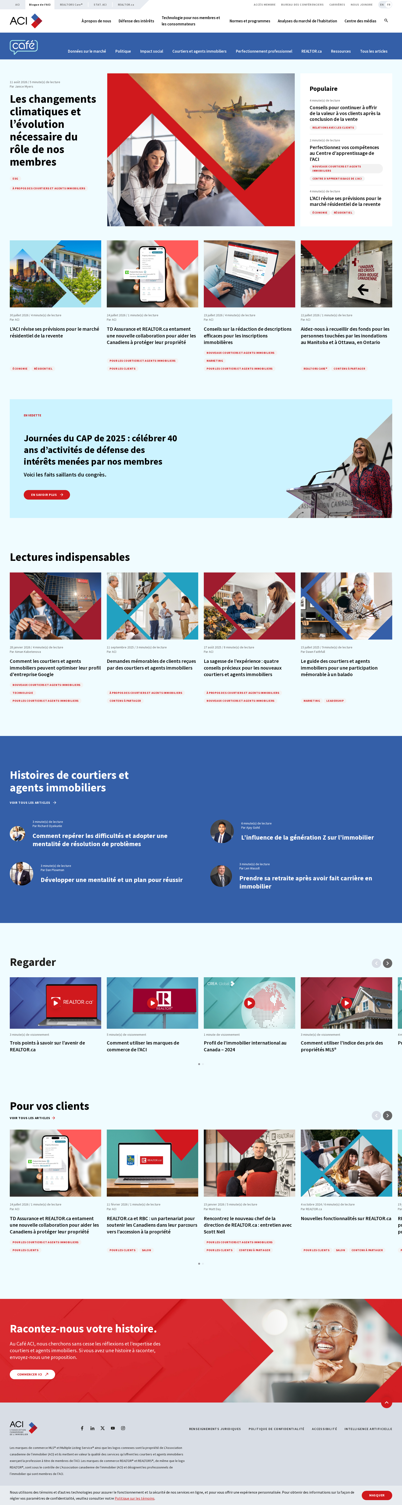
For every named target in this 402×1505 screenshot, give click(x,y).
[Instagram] (123, 1428)
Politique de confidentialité (277, 1429)
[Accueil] (26, 21)
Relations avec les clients (333, 127)
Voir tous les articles (30, 802)
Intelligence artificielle (368, 1429)
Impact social (151, 51)
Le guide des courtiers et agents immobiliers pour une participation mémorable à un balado (339, 668)
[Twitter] (102, 1428)
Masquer (377, 1495)
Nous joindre (362, 4)
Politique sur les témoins (134, 1498)
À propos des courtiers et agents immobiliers (49, 188)
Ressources (341, 51)
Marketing (215, 360)
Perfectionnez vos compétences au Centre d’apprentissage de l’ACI (344, 153)
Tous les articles (374, 51)
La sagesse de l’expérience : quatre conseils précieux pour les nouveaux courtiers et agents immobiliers (243, 668)
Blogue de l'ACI (40, 4)
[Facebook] (82, 1428)
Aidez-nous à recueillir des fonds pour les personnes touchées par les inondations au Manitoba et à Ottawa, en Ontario (345, 335)
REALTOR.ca (126, 4)
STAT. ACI (100, 4)
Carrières (337, 4)
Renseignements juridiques (215, 1429)
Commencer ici (30, 1374)
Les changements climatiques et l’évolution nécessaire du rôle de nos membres (53, 130)
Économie (320, 212)
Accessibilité (324, 1429)
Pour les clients (123, 368)
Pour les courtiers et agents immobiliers (143, 360)
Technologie (23, 693)
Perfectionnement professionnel (264, 51)
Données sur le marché (87, 51)
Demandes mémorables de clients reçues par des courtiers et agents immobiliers (151, 664)
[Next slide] (387, 963)
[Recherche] (386, 21)
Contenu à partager (349, 368)
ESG (15, 178)
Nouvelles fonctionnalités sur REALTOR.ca (346, 1218)
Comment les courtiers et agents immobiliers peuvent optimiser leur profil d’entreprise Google (55, 668)
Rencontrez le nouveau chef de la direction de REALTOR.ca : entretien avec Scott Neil (248, 1225)
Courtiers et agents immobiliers (199, 51)
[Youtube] (113, 1428)
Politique (123, 51)
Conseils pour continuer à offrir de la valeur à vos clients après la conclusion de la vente (345, 113)
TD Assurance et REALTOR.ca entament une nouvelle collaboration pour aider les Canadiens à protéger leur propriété (151, 335)
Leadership (335, 700)
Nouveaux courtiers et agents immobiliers (336, 168)
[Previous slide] (376, 963)
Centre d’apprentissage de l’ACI (337, 178)
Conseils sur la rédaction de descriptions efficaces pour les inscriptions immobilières (247, 335)
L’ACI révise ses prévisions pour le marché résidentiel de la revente (345, 201)
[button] (199, 1064)
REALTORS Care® (71, 4)
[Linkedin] (92, 1428)
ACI (17, 4)
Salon (146, 1250)
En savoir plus (44, 495)
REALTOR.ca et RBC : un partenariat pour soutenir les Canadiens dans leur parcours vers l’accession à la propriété (152, 1225)
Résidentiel (343, 212)
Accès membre (265, 4)
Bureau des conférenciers (302, 4)
